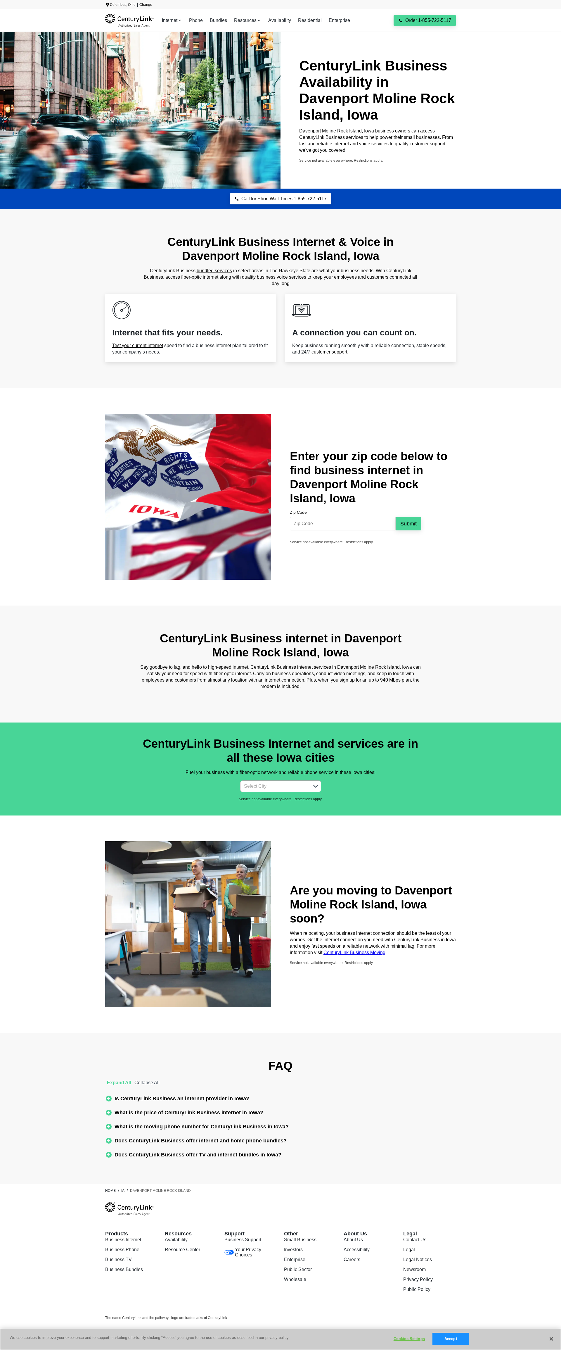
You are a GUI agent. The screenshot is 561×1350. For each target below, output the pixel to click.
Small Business (300, 1239)
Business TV (118, 1259)
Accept (450, 1339)
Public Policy (416, 1289)
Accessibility (357, 1249)
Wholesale (295, 1279)
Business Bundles (124, 1269)
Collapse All (147, 1082)
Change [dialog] (145, 5)
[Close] (551, 1338)
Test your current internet (137, 345)
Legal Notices (417, 1259)
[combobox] (274, 786)
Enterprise (294, 1259)
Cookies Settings (409, 1339)
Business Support (242, 1239)
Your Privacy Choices (248, 1252)
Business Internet (123, 1239)
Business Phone (122, 1249)
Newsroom (414, 1269)
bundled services (214, 270)
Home (110, 1191)
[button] (315, 786)
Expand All (119, 1082)
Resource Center (182, 1249)
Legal (409, 1249)
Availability (176, 1239)
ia (122, 1191)
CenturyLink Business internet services (290, 667)
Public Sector (298, 1269)
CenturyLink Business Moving (354, 952)
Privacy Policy (418, 1279)
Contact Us (414, 1239)
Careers (352, 1259)
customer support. (329, 351)
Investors (293, 1249)
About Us (353, 1239)
